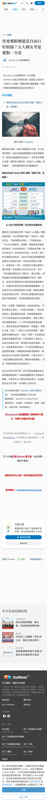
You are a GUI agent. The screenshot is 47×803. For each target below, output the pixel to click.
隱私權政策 (35, 781)
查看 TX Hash (8, 559)
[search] (43, 9)
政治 (24, 9)
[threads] (8, 716)
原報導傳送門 (36, 559)
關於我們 (5, 700)
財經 (6, 9)
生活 (15, 9)
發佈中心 (27, 704)
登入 (40, 3)
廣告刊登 (27, 700)
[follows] (22, 3)
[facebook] (4, 716)
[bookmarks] (27, 3)
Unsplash (28, 141)
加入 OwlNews (8, 704)
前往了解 (23, 797)
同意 (23, 789)
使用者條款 (7, 784)
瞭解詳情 (23, 543)
